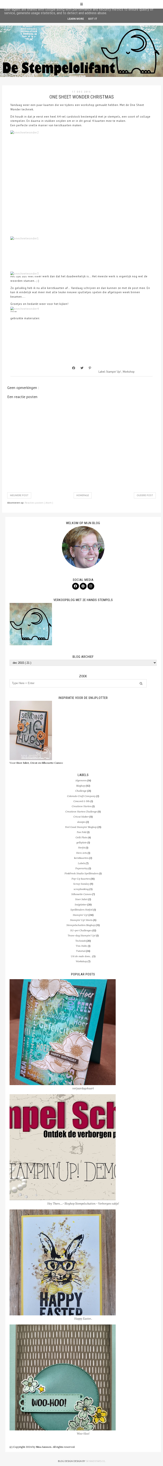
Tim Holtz (81, 945)
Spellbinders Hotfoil (81, 909)
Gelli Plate (81, 837)
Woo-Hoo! (83, 1433)
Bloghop (80, 785)
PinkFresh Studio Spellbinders (81, 873)
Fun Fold (81, 832)
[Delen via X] (82, 368)
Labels (81, 863)
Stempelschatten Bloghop (80, 925)
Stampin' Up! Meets (81, 920)
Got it (92, 18)
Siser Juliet (81, 899)
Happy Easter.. (83, 1318)
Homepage (82, 495)
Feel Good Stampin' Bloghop (81, 827)
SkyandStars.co (95, 1461)
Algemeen (81, 780)
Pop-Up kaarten (81, 878)
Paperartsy (81, 868)
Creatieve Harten (81, 806)
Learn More (75, 18)
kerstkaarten (81, 857)
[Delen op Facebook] (73, 368)
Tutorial (80, 950)
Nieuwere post (19, 495)
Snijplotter (81, 904)
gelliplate (81, 842)
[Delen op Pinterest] (90, 368)
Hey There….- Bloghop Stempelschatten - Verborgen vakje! (83, 1203)
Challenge (81, 790)
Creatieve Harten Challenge (81, 811)
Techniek (80, 940)
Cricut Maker (81, 816)
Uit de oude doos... (81, 956)
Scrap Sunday (81, 883)
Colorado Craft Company (81, 796)
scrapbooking (81, 889)
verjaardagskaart (83, 1088)
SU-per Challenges (81, 930)
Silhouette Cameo (81, 894)
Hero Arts (81, 852)
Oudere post (145, 495)
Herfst (81, 847)
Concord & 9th (81, 801)
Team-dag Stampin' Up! (82, 935)
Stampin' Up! (114, 371)
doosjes (81, 821)
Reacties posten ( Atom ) (39, 502)
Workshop (129, 371)
